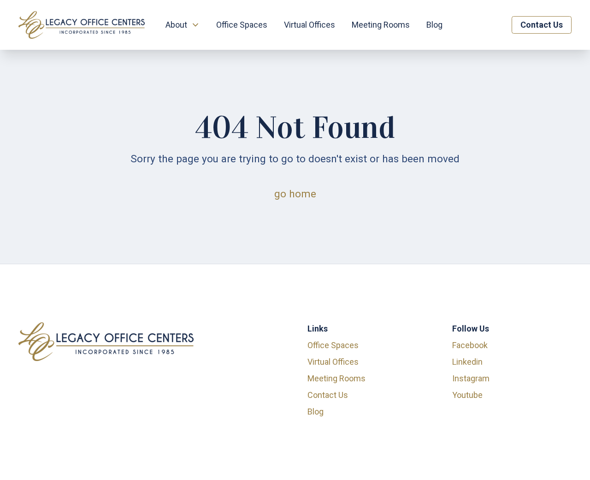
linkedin (467, 362)
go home (295, 194)
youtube (467, 395)
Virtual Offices (309, 25)
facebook (470, 345)
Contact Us (541, 25)
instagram (471, 378)
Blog (434, 25)
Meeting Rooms (381, 25)
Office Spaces (241, 25)
